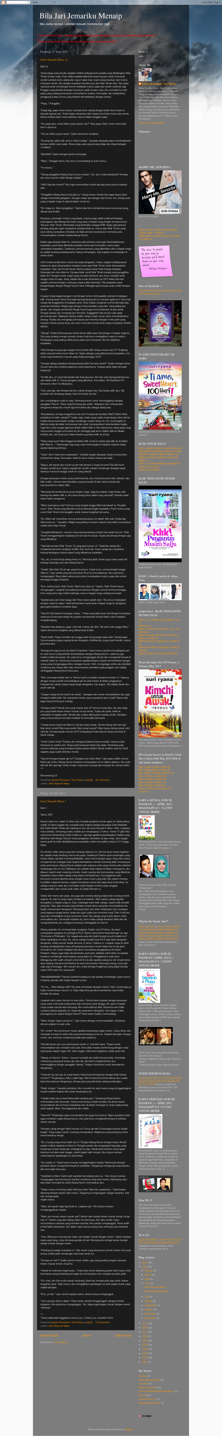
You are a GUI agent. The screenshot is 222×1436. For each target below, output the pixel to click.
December (150, 1318)
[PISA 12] (162, 932)
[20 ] (177, 1081)
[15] (154, 1081)
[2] (147, 1078)
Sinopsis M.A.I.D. (147, 1399)
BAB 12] (174, 454)
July (147, 1296)
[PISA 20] (163, 939)
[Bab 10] (151, 773)
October (149, 1309)
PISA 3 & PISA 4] (165, 926)
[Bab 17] (152, 779)
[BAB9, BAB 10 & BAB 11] (152, 236)
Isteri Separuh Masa (59, 783)
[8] (168, 1078)
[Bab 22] (143, 785)
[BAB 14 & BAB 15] (149, 635)
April (147, 1279)
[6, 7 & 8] (159, 1239)
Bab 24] (162, 785)
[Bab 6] (150, 770)
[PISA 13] (172, 932)
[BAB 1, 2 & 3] (146, 620)
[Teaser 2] (166, 788)
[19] (172, 1081)
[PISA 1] (143, 926)
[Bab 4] (166, 767)
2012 (145, 1323)
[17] (163, 1081)
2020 (145, 1357)
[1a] (144, 1078)
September (151, 1305)
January (149, 1270)
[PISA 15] (153, 936)
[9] (171, 1078)
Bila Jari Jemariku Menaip (80, 15)
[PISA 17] (173, 936)
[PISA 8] (164, 929)
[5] (153, 1239)
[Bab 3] (158, 767)
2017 (145, 1345)
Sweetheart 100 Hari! (149, 1403)
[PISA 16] (163, 936)
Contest (143, 1376)
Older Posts (123, 1335)
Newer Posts (49, 1335)
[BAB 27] (143, 653)
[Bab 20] (152, 782)
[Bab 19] (143, 782)
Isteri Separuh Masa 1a (54, 59)
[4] (154, 1078)
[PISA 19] (153, 939)
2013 (145, 1327)
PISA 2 (151, 926)
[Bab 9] (142, 773)
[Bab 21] (161, 782)
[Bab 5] (142, 770)
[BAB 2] (151, 448)
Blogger (129, 1429)
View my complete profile (151, 123)
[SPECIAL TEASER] (149, 470)
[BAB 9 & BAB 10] (150, 454)
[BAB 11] (164, 454)
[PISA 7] (155, 929)
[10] (175, 1078)
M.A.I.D (142, 1395)
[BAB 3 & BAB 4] (163, 448)
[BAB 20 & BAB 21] (148, 641)
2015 (145, 1336)
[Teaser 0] (144, 788)
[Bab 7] (158, 770)
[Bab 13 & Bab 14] (148, 776)
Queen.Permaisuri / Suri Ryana (159, 84)
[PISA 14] (143, 936)
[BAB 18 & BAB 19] (148, 638)
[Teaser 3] (144, 791)
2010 (145, 1262)
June (147, 1283)
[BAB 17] (143, 460)
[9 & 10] (169, 1239)
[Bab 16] (143, 779)
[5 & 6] (159, 1078)
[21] (177, 1243)
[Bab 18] (161, 779)
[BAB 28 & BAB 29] (158, 653)
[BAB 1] (142, 230)
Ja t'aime (143, 1383)
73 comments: (103, 1322)
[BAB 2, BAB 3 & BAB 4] (159, 230)
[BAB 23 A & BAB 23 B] (150, 647)
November (150, 1314)
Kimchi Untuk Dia (147, 1387)
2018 (145, 1349)
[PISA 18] (143, 939)
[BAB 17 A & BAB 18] (149, 463)
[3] (151, 1078)
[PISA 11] (152, 932)
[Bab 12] (169, 773)
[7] (164, 1078)
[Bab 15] (162, 776)
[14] (150, 1081)
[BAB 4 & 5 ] (160, 620)
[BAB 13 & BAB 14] (149, 457)
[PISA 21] (173, 939)
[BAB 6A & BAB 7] (155, 451)
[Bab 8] (166, 770)
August (149, 1301)
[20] (172, 1243)
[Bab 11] (160, 773)
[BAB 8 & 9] (144, 626)
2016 (145, 1340)
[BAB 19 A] (165, 463)
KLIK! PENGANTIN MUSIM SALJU (156, 1391)
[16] (159, 1081)
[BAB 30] (172, 653)
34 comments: (103, 780)
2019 (145, 1353)
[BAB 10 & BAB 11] (148, 629)
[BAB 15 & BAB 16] (168, 457)
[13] (145, 1081)
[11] (180, 1078)
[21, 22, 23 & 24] (147, 1084)
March (148, 1275)
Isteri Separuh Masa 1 (53, 801)
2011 (145, 1267)
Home (86, 1335)
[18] (168, 1081)
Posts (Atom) (61, 1342)
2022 (145, 1362)
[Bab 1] (142, 767)
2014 (145, 1332)
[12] (141, 1081)
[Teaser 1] (155, 788)
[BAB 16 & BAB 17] (168, 635)
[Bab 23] (152, 785)
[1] (140, 1078)
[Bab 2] (150, 767)
